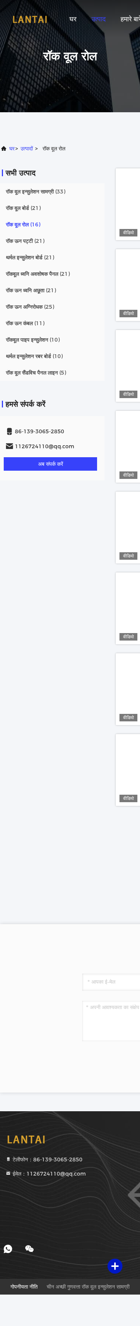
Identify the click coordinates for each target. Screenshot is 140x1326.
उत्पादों (27, 148)
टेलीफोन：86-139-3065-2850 (47, 1159)
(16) (23, 224)
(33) (35, 191)
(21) (23, 208)
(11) (25, 323)
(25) (30, 306)
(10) (33, 339)
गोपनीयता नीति (24, 1286)
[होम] (30, 18)
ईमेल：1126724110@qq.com (48, 1173)
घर (73, 19)
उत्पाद (98, 19)
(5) (36, 372)
